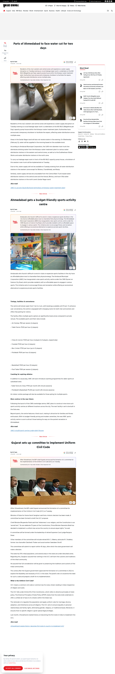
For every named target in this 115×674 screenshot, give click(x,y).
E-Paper (50, 5)
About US (80, 134)
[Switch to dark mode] (112, 11)
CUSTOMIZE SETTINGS (31, 668)
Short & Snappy (61, 5)
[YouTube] (109, 1)
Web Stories (82, 5)
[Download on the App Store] (82, 147)
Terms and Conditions (100, 134)
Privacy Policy (89, 136)
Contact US (86, 134)
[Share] (5, 58)
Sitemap (92, 134)
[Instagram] (107, 1)
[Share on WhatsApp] (70, 118)
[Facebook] (105, 1)
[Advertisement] (57, 26)
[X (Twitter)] (111, 1)
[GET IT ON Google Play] (91, 147)
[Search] (108, 11)
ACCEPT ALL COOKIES (13, 668)
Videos (72, 5)
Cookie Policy (81, 136)
